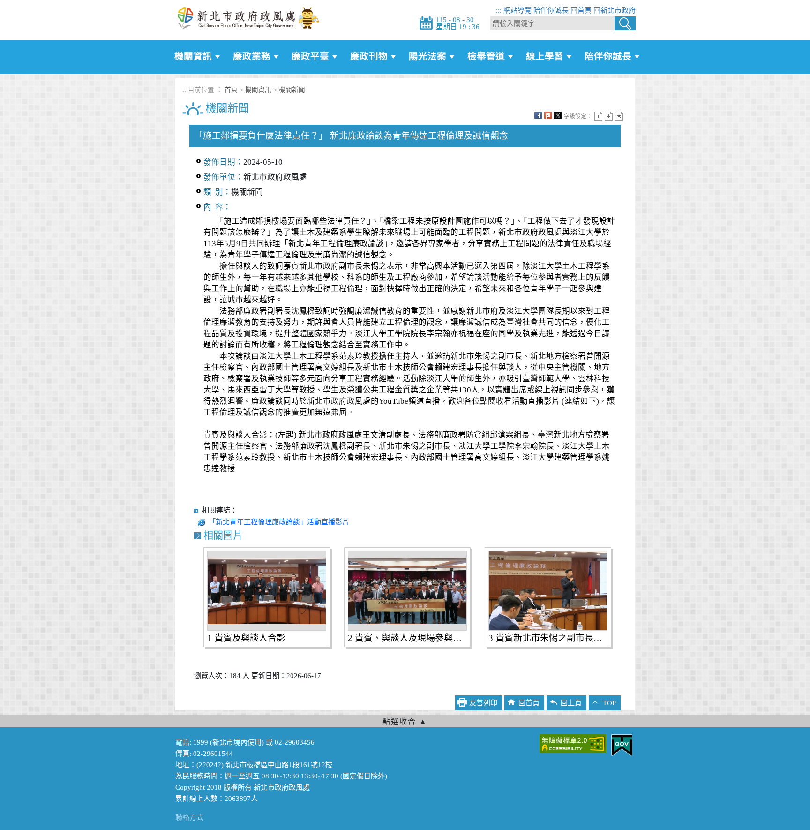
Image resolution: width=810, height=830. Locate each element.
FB (538, 115)
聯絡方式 (189, 817)
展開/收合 (405, 721)
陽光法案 (427, 56)
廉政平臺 (310, 56)
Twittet (558, 115)
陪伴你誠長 (551, 10)
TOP (609, 703)
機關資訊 (193, 56)
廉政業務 (251, 56)
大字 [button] (619, 116)
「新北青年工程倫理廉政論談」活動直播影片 (279, 522)
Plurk (548, 115)
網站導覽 (517, 10)
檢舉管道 (486, 56)
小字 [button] (598, 116)
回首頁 (581, 10)
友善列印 (483, 703)
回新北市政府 (614, 10)
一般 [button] (609, 116)
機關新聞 (292, 89)
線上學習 (544, 56)
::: (499, 10)
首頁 (231, 89)
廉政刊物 (369, 56)
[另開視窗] (573, 743)
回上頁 (571, 703)
